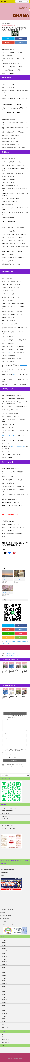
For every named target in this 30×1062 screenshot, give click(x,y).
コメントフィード (6, 1039)
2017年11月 (4, 1013)
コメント (5, 719)
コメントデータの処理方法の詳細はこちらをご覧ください (14, 766)
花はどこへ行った (17, 669)
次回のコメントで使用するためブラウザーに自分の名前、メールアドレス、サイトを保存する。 (14, 750)
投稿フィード (5, 1036)
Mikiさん (14, 374)
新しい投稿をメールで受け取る (9, 757)
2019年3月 (4, 991)
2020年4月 (4, 975)
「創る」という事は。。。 (12, 653)
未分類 (9, 641)
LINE (8, 633)
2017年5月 (4, 1021)
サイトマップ (4, 1024)
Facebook (21, 38)
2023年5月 (4, 945)
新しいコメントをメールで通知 (9, 754)
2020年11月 (4, 964)
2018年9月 (4, 1002)
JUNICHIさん (23, 365)
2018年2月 (4, 1008)
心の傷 (5, 641)
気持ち (13, 641)
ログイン (4, 1034)
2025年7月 (4, 942)
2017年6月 (4, 1018)
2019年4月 (4, 989)
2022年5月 (4, 953)
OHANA (3, 1045)
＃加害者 (24, 641)
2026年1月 (4, 940)
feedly (21, 637)
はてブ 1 (21, 42)
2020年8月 (4, 969)
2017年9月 (4, 1016)
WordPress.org (5, 1042)
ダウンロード (9, 828)
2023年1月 (4, 948)
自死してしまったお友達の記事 (18, 446)
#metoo (19, 641)
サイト (4, 743)
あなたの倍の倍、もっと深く (13, 655)
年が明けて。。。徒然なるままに (11, 670)
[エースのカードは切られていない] (19, 573)
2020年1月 (4, 980)
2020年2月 (4, 978)
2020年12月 (4, 961)
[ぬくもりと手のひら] (7, 588)
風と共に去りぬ (17, 695)
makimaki (9, 352)
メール (5, 738)
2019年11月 (4, 983)
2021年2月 (4, 959)
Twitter (8, 38)
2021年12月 (4, 956)
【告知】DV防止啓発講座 (11, 696)
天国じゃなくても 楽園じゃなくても (4, 670)
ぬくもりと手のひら (7, 592)
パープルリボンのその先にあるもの (24, 670)
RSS (8, 637)
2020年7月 (4, 972)
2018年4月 (4, 1005)
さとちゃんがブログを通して (9, 435)
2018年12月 (4, 997)
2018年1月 (4, 1010)
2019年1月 (4, 994)
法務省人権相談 (5, 872)
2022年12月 (4, 950)
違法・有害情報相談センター (8, 869)
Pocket (21, 633)
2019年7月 (4, 986)
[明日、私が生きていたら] (7, 573)
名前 (4, 733)
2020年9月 (4, 967)
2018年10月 (4, 999)
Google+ (8, 42)
